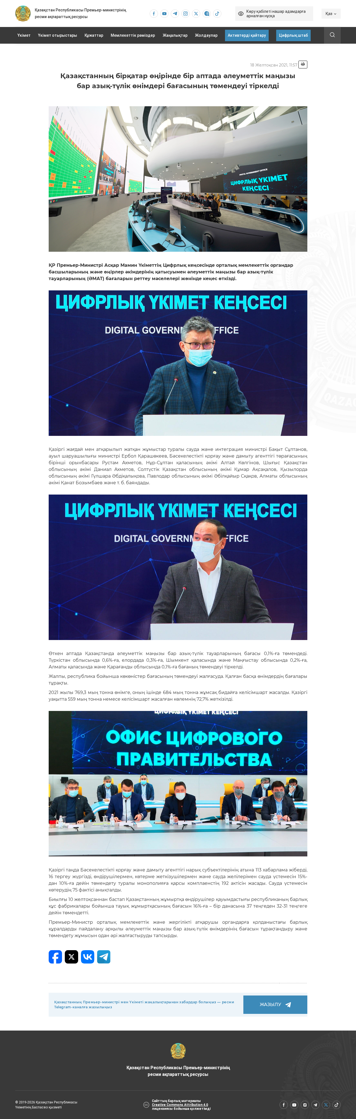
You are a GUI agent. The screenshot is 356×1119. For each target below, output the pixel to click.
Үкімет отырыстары (57, 35)
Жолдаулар (206, 35)
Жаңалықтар (175, 35)
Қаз (329, 13)
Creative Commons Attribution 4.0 (180, 1105)
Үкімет (24, 35)
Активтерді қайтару (247, 35)
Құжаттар (94, 35)
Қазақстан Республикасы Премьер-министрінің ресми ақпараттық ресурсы (178, 1071)
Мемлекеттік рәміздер (133, 35)
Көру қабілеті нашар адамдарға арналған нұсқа (276, 13)
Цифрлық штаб (293, 35)
